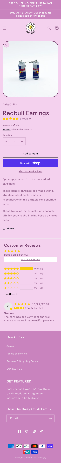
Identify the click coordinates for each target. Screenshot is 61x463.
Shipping (7, 129)
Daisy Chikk (25, 458)
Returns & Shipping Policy (22, 361)
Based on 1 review (16, 254)
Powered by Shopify (38, 458)
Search (11, 346)
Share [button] (10, 228)
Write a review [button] (30, 259)
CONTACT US (14, 368)
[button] (4, 28)
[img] (22, 304)
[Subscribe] (50, 418)
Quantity (7, 135)
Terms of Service (17, 353)
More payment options (30, 171)
